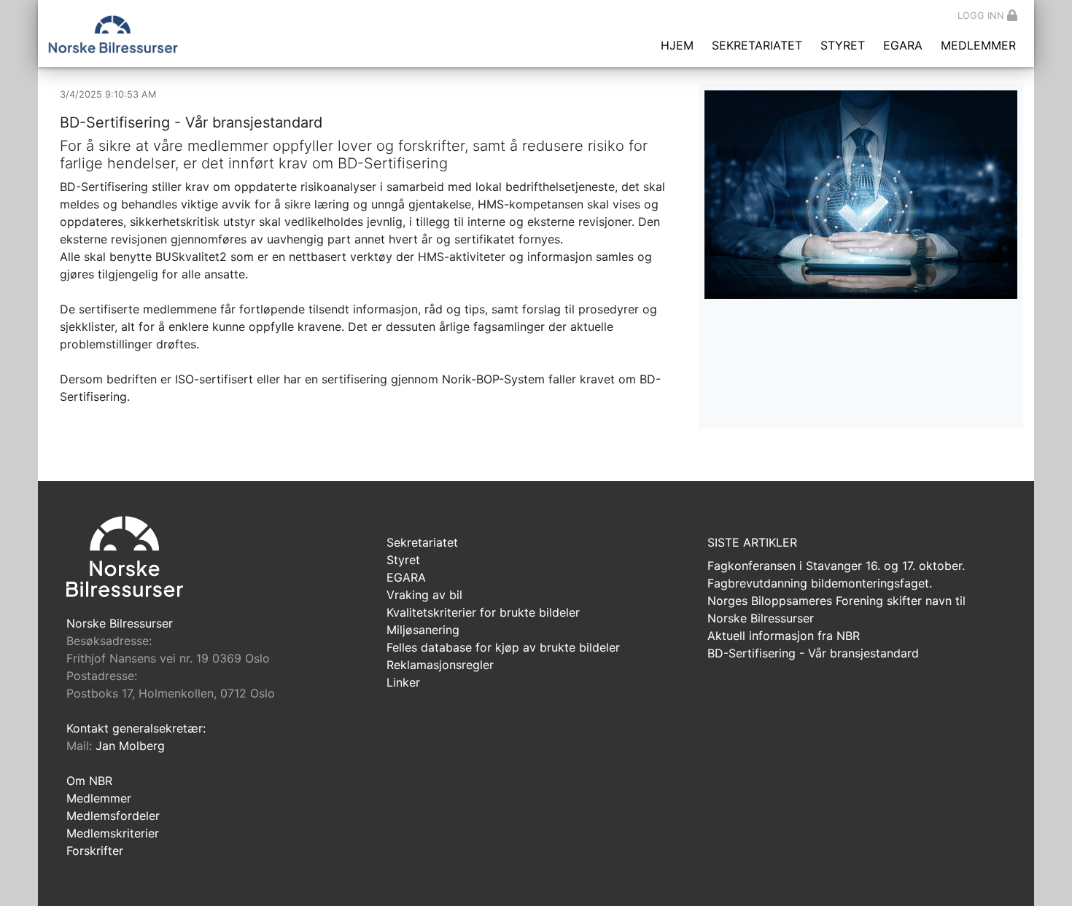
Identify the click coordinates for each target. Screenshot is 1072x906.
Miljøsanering (423, 629)
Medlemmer (978, 45)
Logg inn (981, 15)
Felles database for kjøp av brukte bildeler (503, 647)
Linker (403, 682)
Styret (842, 45)
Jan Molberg (130, 745)
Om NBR (89, 780)
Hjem (677, 45)
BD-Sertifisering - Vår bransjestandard (813, 653)
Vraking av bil (424, 594)
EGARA (903, 45)
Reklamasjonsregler (440, 664)
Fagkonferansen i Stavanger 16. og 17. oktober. (836, 565)
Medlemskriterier (112, 833)
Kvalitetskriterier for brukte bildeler (483, 612)
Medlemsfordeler (113, 815)
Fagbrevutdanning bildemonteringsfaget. (819, 583)
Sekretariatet (757, 45)
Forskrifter (94, 850)
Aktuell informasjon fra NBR (783, 635)
